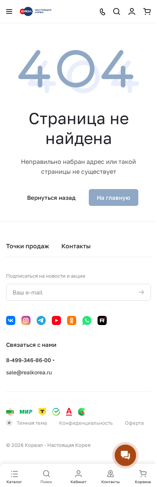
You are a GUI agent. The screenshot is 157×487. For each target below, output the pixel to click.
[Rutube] (102, 320)
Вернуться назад (51, 197)
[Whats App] (86, 320)
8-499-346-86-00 (28, 360)
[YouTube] (56, 320)
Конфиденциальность (86, 423)
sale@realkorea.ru (29, 372)
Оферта (134, 423)
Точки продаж (27, 246)
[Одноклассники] (71, 320)
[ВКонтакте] (10, 320)
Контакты (76, 246)
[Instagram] (25, 320)
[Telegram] (41, 320)
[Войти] (132, 11)
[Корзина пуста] (147, 11)
